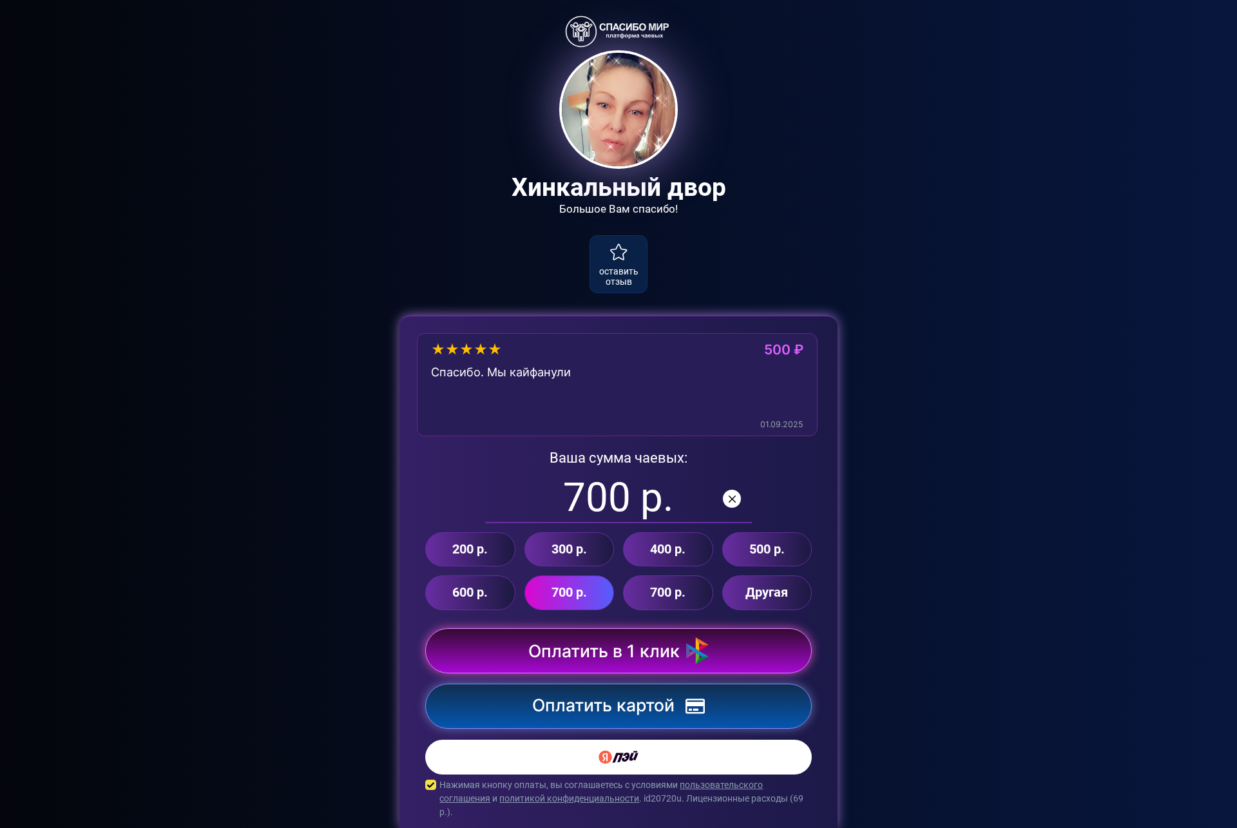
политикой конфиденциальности (569, 798)
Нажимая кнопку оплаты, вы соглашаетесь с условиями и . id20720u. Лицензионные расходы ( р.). (621, 798)
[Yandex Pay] (618, 757)
